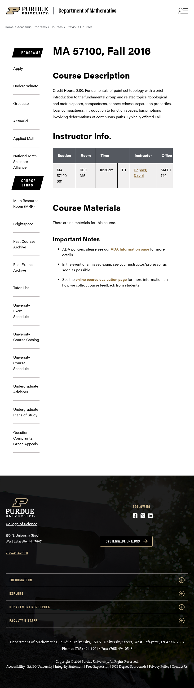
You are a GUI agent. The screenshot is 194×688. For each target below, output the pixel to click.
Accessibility (15, 666)
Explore (16, 593)
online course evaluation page (101, 279)
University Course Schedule (21, 362)
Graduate (21, 103)
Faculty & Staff (23, 620)
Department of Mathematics (87, 10)
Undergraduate (25, 85)
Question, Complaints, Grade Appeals (25, 438)
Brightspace (23, 223)
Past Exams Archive (23, 267)
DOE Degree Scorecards (129, 666)
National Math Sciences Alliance (25, 161)
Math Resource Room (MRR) (25, 203)
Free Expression (97, 666)
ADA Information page (130, 249)
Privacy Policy (159, 666)
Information (20, 580)
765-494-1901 (17, 553)
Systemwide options (123, 541)
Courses (56, 26)
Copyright (63, 661)
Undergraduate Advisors (25, 388)
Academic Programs (32, 26)
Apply (18, 68)
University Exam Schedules (22, 310)
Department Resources (29, 607)
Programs (31, 52)
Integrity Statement (69, 666)
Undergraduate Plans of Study (25, 412)
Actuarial (20, 120)
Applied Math (24, 138)
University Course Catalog (26, 336)
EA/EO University (40, 666)
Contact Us (180, 666)
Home (9, 26)
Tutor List (21, 287)
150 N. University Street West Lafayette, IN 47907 (24, 538)
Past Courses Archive (24, 244)
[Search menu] (182, 10)
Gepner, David (140, 172)
